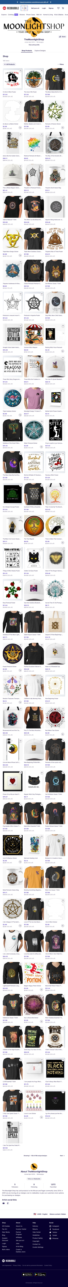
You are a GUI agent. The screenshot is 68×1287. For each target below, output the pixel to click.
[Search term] (25, 8)
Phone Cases (30, 15)
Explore (4, 15)
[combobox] (24, 8)
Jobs (17, 1243)
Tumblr (54, 1235)
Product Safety (38, 1238)
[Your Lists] (58, 8)
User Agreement (7, 1265)
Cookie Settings (38, 1247)
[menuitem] (4, 14)
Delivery (35, 1226)
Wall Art (39, 15)
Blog (3, 1235)
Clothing (12, 15)
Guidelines (36, 1235)
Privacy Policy (17, 1265)
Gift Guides (6, 1226)
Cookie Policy (48, 1265)
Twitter (54, 1232)
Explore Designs (40, 50)
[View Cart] (63, 8)
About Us (19, 1226)
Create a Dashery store (20, 1251)
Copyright (36, 1241)
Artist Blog (19, 1246)
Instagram (55, 1226)
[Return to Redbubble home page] (11, 8)
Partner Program (19, 1233)
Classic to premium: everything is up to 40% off (34, 2)
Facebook (55, 1229)
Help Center (37, 1232)
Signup (4, 1246)
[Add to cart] (20, 127)
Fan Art (4, 1229)
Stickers (22, 15)
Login (4, 1243)
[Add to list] (20, 70)
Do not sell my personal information (32, 1265)
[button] (34, 2)
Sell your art (20, 1240)
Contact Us (36, 1244)
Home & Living (48, 15)
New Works (6, 1232)
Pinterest (55, 1238)
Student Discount (5, 1239)
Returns (35, 1229)
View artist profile (34, 45)
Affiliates (19, 1237)
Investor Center (21, 1229)
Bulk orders (6, 1249)
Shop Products (27, 50)
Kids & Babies (58, 15)
